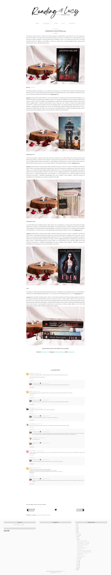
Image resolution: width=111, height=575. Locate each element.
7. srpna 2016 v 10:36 (45, 415)
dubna (77, 562)
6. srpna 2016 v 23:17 (38, 423)
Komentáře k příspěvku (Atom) (43, 515)
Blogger (63, 571)
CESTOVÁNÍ (72, 23)
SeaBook (31, 467)
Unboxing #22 (79, 549)
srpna (77, 539)
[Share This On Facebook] (53, 363)
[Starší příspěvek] (80, 511)
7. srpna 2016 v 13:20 (37, 467)
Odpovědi (32, 380)
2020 (76, 526)
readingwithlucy (71, 351)
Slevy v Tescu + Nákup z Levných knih (84, 550)
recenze (33, 87)
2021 (76, 525)
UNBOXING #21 (80, 557)
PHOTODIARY (46, 23)
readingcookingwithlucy (59, 351)
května (77, 561)
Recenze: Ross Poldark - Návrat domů (84, 551)
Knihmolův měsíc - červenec (82, 553)
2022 (76, 524)
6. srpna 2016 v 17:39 (38, 408)
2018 (76, 529)
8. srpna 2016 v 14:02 (45, 442)
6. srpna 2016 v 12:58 (37, 373)
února (77, 565)
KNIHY (63, 23)
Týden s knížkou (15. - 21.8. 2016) (83, 543)
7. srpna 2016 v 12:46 (39, 450)
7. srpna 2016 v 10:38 (45, 431)
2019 (76, 528)
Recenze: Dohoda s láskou (82, 540)
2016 (76, 532)
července (78, 558)
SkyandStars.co (58, 572)
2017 (76, 531)
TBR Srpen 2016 (80, 554)
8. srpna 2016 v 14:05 (45, 478)
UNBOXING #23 (80, 546)
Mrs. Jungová (31, 408)
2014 (76, 569)
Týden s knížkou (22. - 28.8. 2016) (83, 542)
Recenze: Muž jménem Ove (82, 547)
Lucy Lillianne (31, 423)
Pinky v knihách (32, 450)
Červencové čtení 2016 (81, 555)
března (77, 564)
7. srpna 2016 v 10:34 (45, 383)
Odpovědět (31, 378)
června (77, 560)
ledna (77, 567)
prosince (78, 533)
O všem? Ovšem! (32, 393)
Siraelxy (30, 391)
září (77, 538)
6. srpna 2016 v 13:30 (36, 391)
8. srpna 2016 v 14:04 (45, 459)
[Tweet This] (55, 363)
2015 (76, 568)
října (77, 536)
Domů (37, 23)
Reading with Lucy (45, 351)
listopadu (78, 535)
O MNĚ (55, 23)
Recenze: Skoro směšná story (82, 544)
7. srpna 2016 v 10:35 (45, 400)
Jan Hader (31, 373)
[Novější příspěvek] (30, 511)
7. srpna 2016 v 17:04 (42, 437)
